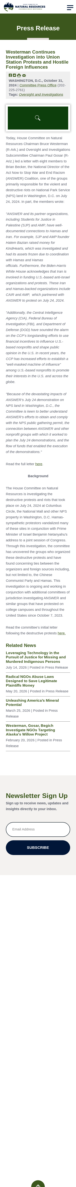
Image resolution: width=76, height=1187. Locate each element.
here (38, 464)
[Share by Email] (24, 75)
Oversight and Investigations (41, 94)
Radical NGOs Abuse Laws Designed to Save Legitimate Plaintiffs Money (31, 681)
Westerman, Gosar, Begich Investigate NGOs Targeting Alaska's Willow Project (30, 730)
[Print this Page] (19, 75)
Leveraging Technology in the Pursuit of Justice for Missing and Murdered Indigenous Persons (36, 657)
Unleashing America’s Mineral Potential (32, 702)
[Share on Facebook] (10, 75)
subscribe (38, 848)
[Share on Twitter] (14, 75)
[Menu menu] (70, 7)
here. (62, 633)
